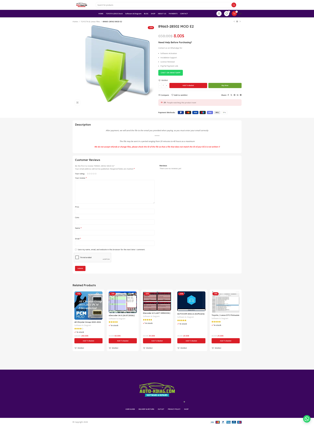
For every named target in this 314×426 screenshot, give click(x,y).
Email (78, 238)
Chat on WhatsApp (170, 72)
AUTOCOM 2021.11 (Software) (190, 314)
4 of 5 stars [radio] (94, 174)
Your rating (79, 174)
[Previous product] (234, 21)
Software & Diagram (82, 325)
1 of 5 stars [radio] (88, 174)
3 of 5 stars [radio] (92, 174)
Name (78, 228)
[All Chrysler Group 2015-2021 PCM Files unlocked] (88, 305)
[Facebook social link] (228, 95)
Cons (77, 217)
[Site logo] (82, 4)
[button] (163, 80)
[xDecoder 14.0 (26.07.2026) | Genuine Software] (123, 302)
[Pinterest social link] (234, 95)
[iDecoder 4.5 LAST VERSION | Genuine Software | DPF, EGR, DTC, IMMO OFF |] (157, 301)
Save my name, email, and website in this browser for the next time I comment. (111, 249)
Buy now (225, 85)
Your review (81, 178)
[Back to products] (237, 21)
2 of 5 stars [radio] (90, 174)
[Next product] (240, 21)
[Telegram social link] (240, 95)
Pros (77, 207)
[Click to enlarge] (77, 102)
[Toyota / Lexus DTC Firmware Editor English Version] (226, 302)
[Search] (233, 5)
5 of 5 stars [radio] (96, 174)
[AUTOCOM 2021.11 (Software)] (191, 301)
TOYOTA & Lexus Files (90, 21)
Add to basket (188, 85)
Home (75, 21)
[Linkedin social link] (237, 95)
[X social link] (231, 95)
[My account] (219, 13)
